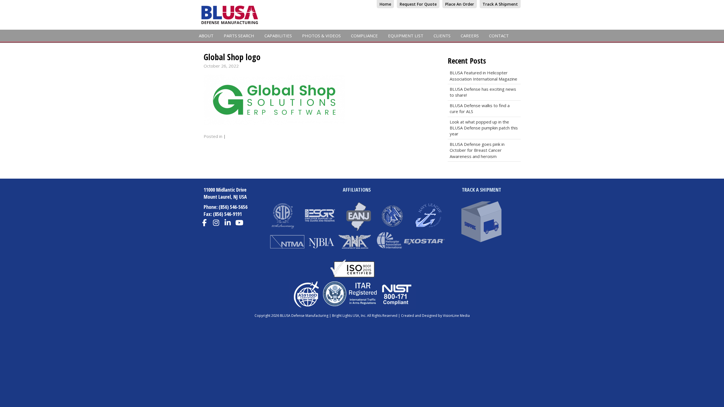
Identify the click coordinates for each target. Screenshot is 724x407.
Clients (442, 35)
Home (385, 4)
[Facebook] (204, 223)
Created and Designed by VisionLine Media (435, 315)
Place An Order (459, 4)
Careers (470, 35)
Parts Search (239, 35)
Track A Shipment (500, 4)
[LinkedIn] (228, 223)
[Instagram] (216, 223)
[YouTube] (239, 223)
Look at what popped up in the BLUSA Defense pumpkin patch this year (484, 128)
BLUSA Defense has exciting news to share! (483, 92)
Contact (499, 35)
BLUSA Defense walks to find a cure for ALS (480, 108)
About (206, 35)
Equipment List (405, 35)
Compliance (364, 35)
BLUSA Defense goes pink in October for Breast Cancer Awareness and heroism (477, 150)
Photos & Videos (321, 35)
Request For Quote (418, 4)
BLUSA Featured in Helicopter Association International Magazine (483, 75)
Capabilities (278, 35)
